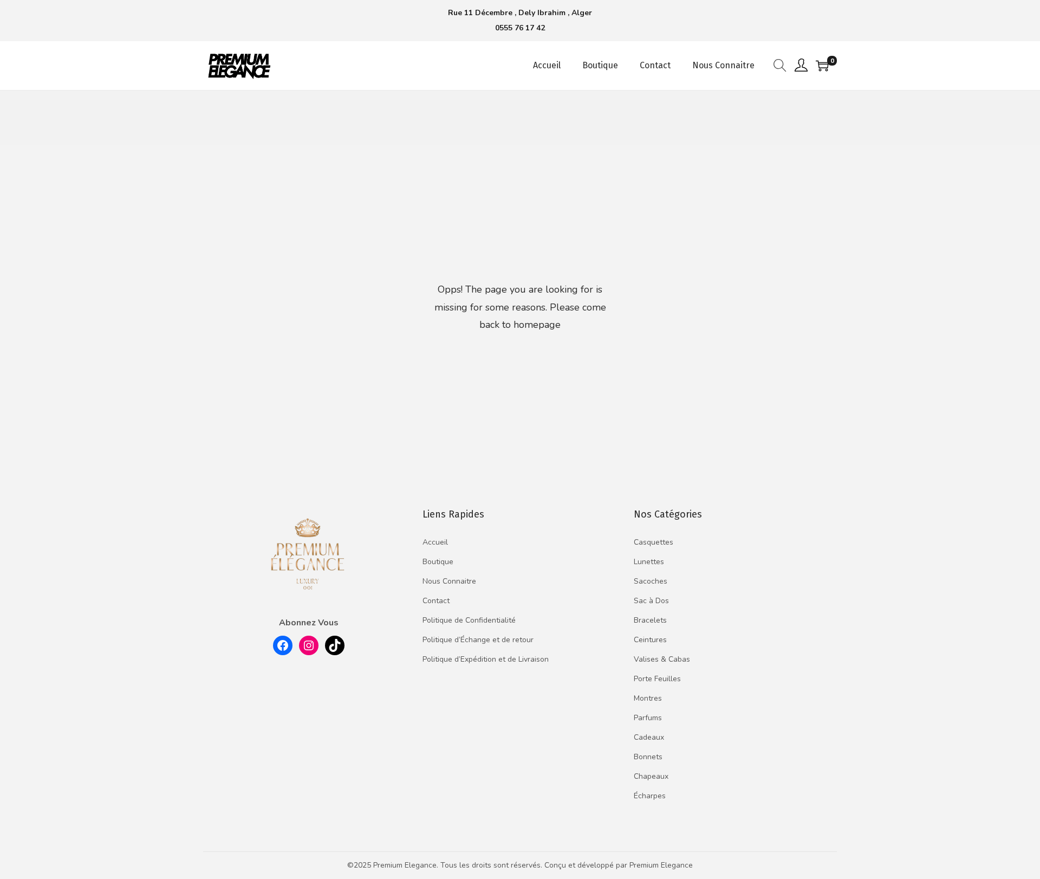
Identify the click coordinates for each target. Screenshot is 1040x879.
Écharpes (650, 796)
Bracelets (650, 620)
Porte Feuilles (657, 679)
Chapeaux (651, 776)
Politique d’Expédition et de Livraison (485, 659)
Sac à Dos (651, 601)
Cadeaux (649, 737)
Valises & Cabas (662, 659)
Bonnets (648, 757)
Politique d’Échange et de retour (478, 640)
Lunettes (649, 562)
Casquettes (653, 542)
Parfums (648, 718)
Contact (436, 601)
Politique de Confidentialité (469, 620)
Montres (648, 698)
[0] (822, 65)
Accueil (435, 542)
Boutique (437, 562)
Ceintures (650, 640)
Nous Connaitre (449, 581)
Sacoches (650, 581)
